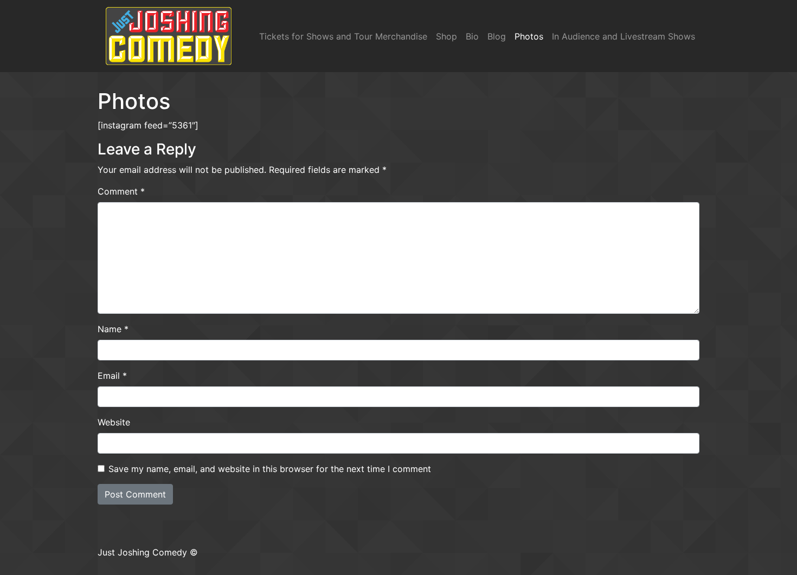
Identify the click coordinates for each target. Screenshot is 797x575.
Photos (529, 36)
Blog (496, 36)
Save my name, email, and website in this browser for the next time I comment (269, 468)
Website (114, 422)
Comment (121, 191)
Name (113, 329)
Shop (446, 36)
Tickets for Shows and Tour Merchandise (343, 36)
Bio (472, 36)
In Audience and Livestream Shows (623, 36)
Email (112, 375)
